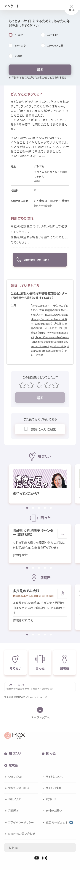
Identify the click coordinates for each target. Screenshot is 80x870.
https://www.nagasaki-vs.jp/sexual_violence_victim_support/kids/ (49, 319)
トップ (9, 685)
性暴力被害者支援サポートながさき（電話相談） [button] (30, 689)
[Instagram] (44, 858)
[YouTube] (36, 858)
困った (21, 685)
